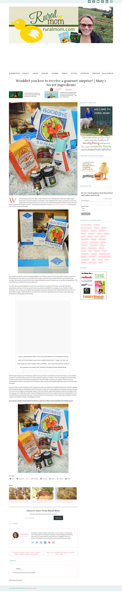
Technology (85, 259)
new (90, 251)
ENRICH (64, 73)
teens (100, 259)
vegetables (92, 262)
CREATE (35, 73)
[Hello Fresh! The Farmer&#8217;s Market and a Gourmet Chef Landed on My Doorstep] (43, 493)
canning (93, 230)
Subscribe (58, 518)
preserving (84, 253)
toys (106, 259)
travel (83, 262)
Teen (93, 259)
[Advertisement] (61, 58)
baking (97, 227)
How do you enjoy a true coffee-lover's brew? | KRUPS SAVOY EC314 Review (26, 553)
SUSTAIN (74, 73)
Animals (96, 225)
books (104, 227)
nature (83, 251)
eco (96, 236)
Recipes (15, 523)
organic (97, 251)
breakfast (84, 230)
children (102, 230)
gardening (102, 239)
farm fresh (84, 239)
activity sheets (86, 225)
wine (100, 262)
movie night (92, 248)
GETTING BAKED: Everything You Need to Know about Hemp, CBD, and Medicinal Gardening (32, 94)
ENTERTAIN (85, 73)
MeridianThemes (31, 588)
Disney (107, 233)
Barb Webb (59, 89)
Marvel (83, 248)
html (83, 208)
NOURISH (55, 73)
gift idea (84, 242)
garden (94, 239)
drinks (90, 236)
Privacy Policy (106, 73)
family (103, 236)
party (104, 251)
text (83, 210)
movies (102, 248)
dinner (99, 233)
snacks (83, 256)
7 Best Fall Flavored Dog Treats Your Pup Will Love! (60, 553)
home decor (93, 245)
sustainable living (104, 256)
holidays (84, 245)
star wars (92, 256)
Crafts (83, 233)
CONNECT (25, 73)
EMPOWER (96, 73)
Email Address (85, 200)
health (103, 242)
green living (94, 242)
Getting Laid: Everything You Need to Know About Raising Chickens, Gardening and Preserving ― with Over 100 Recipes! (68, 95)
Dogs (83, 236)
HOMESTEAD (15, 73)
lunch (102, 245)
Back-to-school (86, 227)
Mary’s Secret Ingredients (59, 204)
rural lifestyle (104, 253)
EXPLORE (45, 73)
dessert (91, 233)
